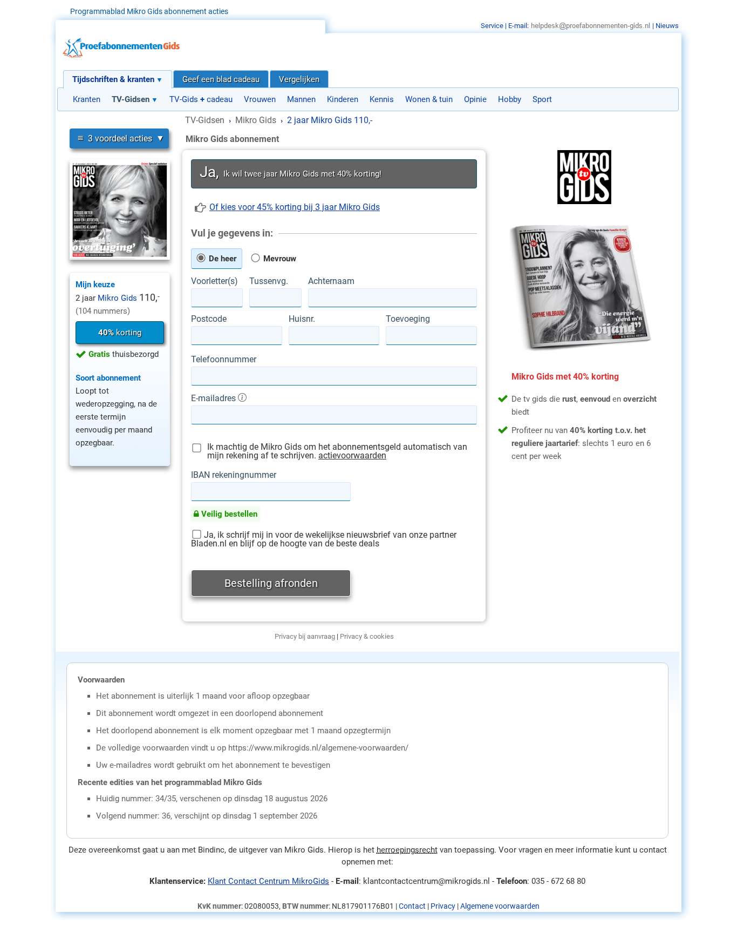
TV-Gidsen (130, 99)
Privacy (443, 906)
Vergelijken (299, 79)
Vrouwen (260, 99)
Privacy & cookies (367, 636)
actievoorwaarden (352, 455)
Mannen (301, 99)
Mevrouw (278, 258)
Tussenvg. (268, 281)
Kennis (382, 99)
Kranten (86, 99)
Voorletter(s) (214, 281)
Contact (412, 906)
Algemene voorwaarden (500, 906)
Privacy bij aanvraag (305, 636)
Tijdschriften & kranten (113, 79)
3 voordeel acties (115, 138)
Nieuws (667, 26)
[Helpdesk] (590, 26)
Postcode (209, 319)
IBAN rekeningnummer (233, 475)
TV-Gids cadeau (201, 99)
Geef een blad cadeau (221, 79)
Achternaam (331, 281)
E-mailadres (214, 398)
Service (492, 26)
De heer (221, 258)
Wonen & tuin (429, 99)
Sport (542, 99)
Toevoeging (408, 319)
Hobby (509, 99)
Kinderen (342, 99)
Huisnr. (302, 319)
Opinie (475, 99)
